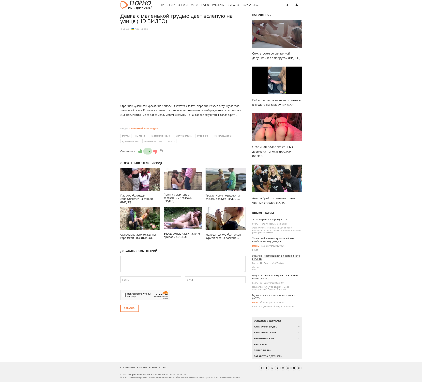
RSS (164, 367)
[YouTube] (293, 368)
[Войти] (297, 5)
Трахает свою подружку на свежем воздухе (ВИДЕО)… (223, 197)
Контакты (155, 367)
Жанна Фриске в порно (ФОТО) (269, 219)
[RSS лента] (299, 368)
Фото (194, 4)
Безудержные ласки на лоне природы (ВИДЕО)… (182, 235)
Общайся (234, 4)
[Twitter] (277, 368)
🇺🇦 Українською (139, 28)
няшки (171, 141)
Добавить (129, 308)
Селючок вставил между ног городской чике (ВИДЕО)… (138, 236)
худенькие (202, 135)
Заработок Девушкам (268, 356)
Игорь (255, 245)
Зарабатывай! (251, 4)
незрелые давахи (222, 135)
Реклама (142, 367)
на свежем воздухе (160, 135)
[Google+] (288, 368)
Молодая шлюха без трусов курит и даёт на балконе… (223, 236)
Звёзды (183, 4)
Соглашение (127, 367)
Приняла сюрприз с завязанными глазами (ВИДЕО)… (178, 198)
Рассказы (218, 4)
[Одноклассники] (282, 368)
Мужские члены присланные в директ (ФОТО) (274, 297)
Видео (205, 4)
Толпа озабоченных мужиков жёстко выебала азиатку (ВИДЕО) (273, 240)
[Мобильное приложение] (261, 368)
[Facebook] (266, 368)
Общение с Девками (267, 320)
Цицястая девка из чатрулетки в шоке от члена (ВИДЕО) (275, 277)
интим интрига (184, 135)
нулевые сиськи (130, 141)
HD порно (140, 135)
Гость (255, 302)
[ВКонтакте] (272, 368)
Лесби (171, 4)
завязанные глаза (153, 141)
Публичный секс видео (143, 128)
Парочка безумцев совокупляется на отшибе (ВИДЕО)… (136, 199)
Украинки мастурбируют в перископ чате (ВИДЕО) (276, 257)
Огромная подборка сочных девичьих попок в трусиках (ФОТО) (272, 151)
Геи (162, 4)
